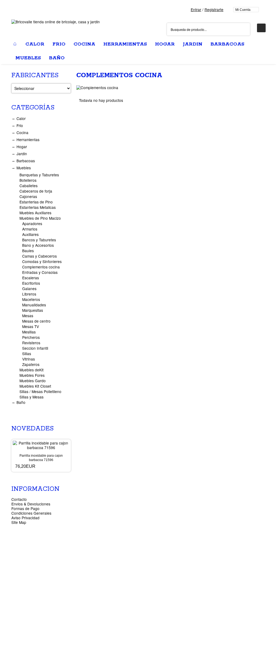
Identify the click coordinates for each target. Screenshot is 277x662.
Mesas (27, 315)
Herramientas (28, 139)
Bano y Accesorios (38, 245)
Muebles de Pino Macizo (40, 218)
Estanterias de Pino (36, 202)
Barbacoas (26, 160)
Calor (21, 118)
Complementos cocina (41, 267)
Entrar (196, 9)
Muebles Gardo (32, 380)
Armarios (29, 229)
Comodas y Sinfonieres (42, 261)
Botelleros (28, 180)
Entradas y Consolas (40, 272)
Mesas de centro (36, 321)
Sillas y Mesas (31, 397)
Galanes (29, 288)
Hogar (22, 146)
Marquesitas (32, 310)
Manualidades (34, 304)
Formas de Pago (25, 508)
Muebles (24, 167)
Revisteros (31, 342)
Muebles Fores (32, 375)
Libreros (29, 294)
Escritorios (31, 283)
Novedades (32, 429)
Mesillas (29, 332)
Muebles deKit (31, 369)
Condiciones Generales (31, 513)
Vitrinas (28, 359)
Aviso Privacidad (25, 517)
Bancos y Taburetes (39, 239)
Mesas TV (30, 326)
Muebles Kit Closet (35, 386)
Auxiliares (30, 234)
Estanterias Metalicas (37, 207)
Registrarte (214, 9)
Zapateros (30, 364)
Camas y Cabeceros (39, 256)
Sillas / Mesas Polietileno (40, 391)
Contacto (19, 499)
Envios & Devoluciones (30, 504)
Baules (28, 250)
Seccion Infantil (35, 348)
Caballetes (28, 185)
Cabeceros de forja (35, 191)
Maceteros (31, 299)
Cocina (22, 132)
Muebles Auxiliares (35, 212)
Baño (21, 402)
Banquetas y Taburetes (39, 174)
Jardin (22, 153)
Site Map (18, 522)
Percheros (31, 337)
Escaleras (30, 277)
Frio (20, 125)
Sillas (26, 353)
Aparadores (32, 223)
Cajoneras (28, 196)
